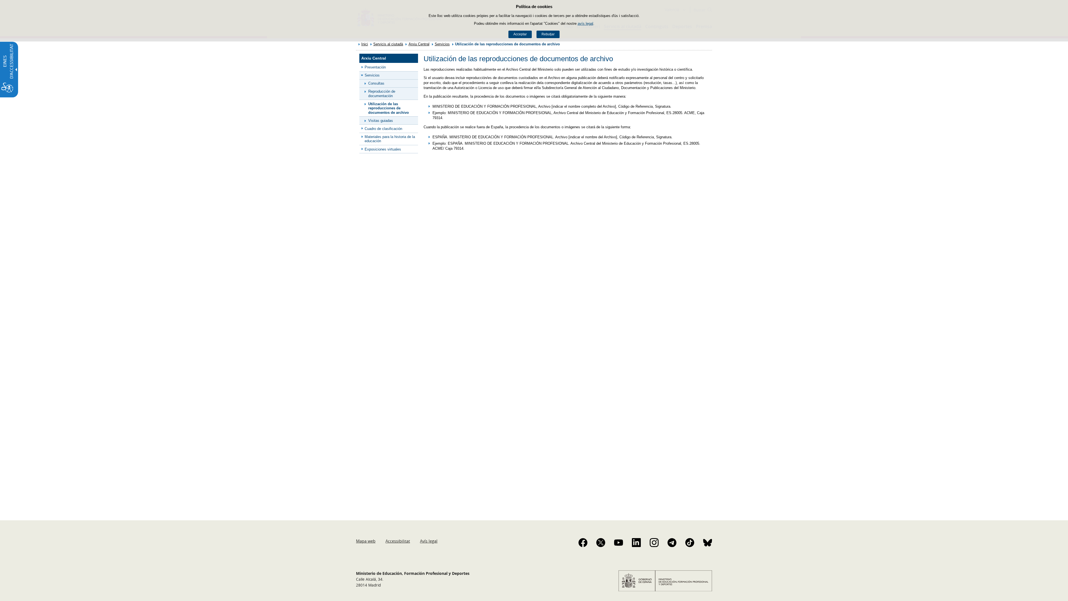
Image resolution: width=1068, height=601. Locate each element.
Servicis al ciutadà (388, 44)
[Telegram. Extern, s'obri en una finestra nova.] (672, 542)
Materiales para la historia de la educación (390, 139)
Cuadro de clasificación (383, 129)
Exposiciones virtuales (383, 149)
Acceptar (520, 34)
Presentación (375, 67)
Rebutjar (548, 34)
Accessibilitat (397, 541)
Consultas (376, 83)
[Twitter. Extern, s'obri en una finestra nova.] (600, 542)
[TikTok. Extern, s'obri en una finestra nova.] (689, 542)
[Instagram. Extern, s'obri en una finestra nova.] (654, 542)
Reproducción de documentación (381, 93)
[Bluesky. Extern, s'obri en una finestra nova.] (707, 542)
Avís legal (428, 541)
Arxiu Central (419, 44)
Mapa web (365, 541)
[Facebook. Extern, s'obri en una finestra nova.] (582, 542)
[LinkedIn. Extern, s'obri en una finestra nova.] (636, 542)
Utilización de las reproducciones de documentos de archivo (388, 108)
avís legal (585, 23)
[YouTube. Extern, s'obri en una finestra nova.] (618, 542)
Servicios (442, 44)
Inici (364, 44)
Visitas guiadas (380, 121)
